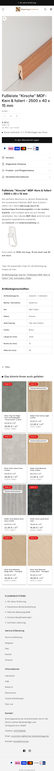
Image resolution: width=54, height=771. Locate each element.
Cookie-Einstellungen (14, 698)
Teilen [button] (7, 367)
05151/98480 (20, 731)
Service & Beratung (13, 637)
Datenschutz (10, 693)
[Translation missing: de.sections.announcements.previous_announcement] (2, 3)
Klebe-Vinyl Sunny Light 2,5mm (39, 417)
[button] (3, 9)
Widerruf (9, 687)
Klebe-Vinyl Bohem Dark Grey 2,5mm (14, 520)
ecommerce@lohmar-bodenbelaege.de (30, 736)
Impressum (10, 676)
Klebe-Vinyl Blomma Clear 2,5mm (38, 469)
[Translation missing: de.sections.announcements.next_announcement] (51, 3)
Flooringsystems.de (29, 770)
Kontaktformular (21, 741)
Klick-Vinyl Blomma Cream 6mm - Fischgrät (39, 571)
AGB (7, 681)
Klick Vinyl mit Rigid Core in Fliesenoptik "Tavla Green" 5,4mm (12, 418)
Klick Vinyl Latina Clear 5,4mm (13, 469)
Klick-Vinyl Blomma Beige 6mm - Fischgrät (13, 571)
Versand (8, 660)
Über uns (9, 704)
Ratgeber (9, 643)
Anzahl (4, 111)
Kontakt (8, 654)
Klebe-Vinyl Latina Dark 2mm (39, 520)
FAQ (7, 649)
